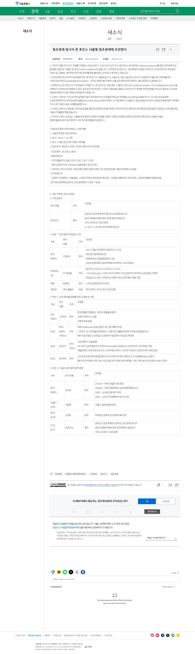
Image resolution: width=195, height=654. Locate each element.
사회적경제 (120, 18)
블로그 (173, 635)
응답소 (113, 3)
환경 (60, 11)
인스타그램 (152, 635)
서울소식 (44, 3)
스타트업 (93, 474)
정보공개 (103, 3)
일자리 (52, 18)
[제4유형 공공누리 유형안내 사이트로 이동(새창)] (58, 485)
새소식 (20, 18)
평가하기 (152, 511)
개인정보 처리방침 (34, 635)
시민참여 (55, 3)
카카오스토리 (178, 635)
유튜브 (157, 635)
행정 (111, 11)
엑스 (167, 635)
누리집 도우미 (20, 635)
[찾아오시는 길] (77, 644)
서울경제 (42, 18)
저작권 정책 (57, 635)
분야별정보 (68, 3)
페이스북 (162, 635)
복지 (73, 11)
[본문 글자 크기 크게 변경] (170, 49)
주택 (21, 11)
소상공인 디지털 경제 (138, 18)
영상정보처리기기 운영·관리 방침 (75, 635)
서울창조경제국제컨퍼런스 (75, 474)
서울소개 (80, 3)
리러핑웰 (58, 474)
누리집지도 (108, 635)
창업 (61, 18)
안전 (86, 11)
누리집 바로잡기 (96, 635)
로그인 (162, 3)
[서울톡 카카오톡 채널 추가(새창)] (88, 647)
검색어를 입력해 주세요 (150, 11)
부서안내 (92, 3)
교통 (47, 11)
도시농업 (70, 18)
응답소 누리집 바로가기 (156, 538)
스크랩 (164, 49)
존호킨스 (103, 474)
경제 (34, 11)
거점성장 (82, 18)
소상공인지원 (106, 18)
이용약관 (47, 635)
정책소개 (31, 18)
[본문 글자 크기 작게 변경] (175, 49)
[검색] (178, 11)
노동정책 (93, 18)
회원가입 (174, 3)
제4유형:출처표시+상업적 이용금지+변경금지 (101, 485)
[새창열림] (157, 49)
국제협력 (154, 18)
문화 (98, 11)
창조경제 (114, 474)
